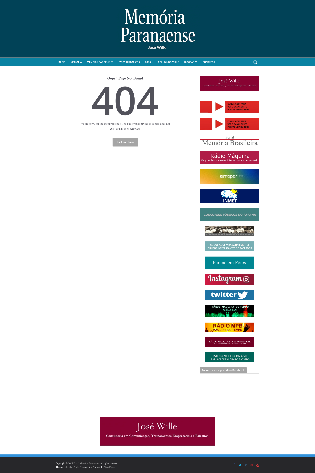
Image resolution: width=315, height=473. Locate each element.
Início (61, 62)
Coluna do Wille (168, 62)
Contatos (209, 62)
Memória (76, 62)
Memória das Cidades (100, 62)
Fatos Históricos (129, 62)
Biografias (190, 62)
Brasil (149, 62)
